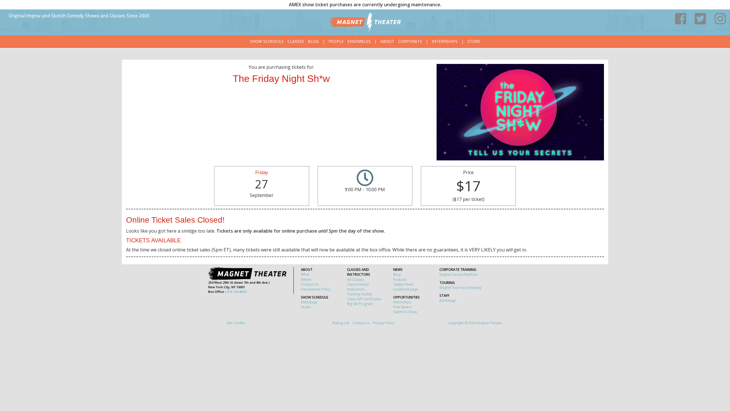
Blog (313, 41)
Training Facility (359, 294)
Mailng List (340, 323)
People (336, 41)
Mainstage (309, 302)
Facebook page (405, 289)
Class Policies (358, 284)
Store (473, 41)
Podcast (399, 279)
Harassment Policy (316, 289)
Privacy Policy (383, 323)
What (305, 274)
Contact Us (310, 284)
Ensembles (359, 41)
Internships (445, 41)
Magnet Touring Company (460, 287)
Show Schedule (267, 41)
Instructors (355, 289)
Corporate (410, 41)
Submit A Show (405, 311)
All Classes (355, 279)
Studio (306, 307)
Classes (295, 41)
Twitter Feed (403, 284)
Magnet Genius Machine (458, 274)
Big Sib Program (360, 303)
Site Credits (236, 323)
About (387, 41)
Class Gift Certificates (364, 299)
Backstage (447, 300)
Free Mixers (402, 307)
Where (306, 279)
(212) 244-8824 (235, 291)
